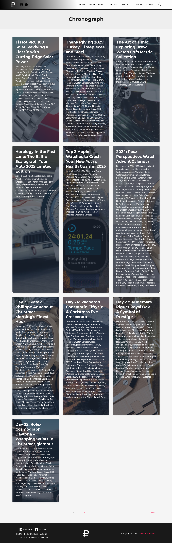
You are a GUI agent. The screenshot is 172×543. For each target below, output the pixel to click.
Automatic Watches (93, 62)
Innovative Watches (75, 85)
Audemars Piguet (124, 230)
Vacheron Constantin (131, 227)
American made (123, 76)
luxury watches (98, 123)
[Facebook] (26, 4)
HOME (82, 4)
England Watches (147, 189)
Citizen (69, 120)
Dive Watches (131, 189)
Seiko (18, 92)
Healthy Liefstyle (86, 206)
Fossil (83, 376)
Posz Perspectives (147, 533)
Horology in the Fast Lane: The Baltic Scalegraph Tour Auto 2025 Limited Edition (35, 161)
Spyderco (91, 132)
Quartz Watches (81, 97)
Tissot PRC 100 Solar (40, 107)
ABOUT (113, 4)
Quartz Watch (34, 75)
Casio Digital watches (91, 330)
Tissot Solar (37, 86)
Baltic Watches (135, 236)
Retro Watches (130, 73)
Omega (130, 209)
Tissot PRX (26, 86)
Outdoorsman (98, 94)
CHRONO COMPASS (144, 4)
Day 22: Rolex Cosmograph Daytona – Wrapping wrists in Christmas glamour (34, 434)
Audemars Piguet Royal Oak (79, 371)
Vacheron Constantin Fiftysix (30, 368)
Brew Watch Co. (86, 68)
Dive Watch (71, 206)
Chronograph (21, 69)
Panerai (140, 262)
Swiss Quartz (28, 78)
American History (74, 59)
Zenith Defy (150, 285)
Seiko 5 (87, 126)
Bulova (119, 177)
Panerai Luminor (140, 344)
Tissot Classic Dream (34, 104)
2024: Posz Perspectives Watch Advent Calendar (136, 156)
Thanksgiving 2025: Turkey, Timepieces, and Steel (86, 47)
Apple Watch (81, 177)
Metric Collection (74, 91)
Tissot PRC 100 (22, 107)
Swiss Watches (29, 101)
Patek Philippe (123, 212)
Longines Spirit (83, 123)
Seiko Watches (78, 132)
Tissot (25, 81)
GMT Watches (81, 185)
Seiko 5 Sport (98, 126)
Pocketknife (71, 126)
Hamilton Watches (125, 253)
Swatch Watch (146, 218)
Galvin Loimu (131, 195)
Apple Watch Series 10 (76, 179)
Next (154, 512)
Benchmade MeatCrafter (77, 65)
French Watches (39, 181)
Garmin (26, 72)
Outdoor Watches (83, 94)
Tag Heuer (144, 274)
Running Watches (83, 191)
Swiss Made (80, 103)
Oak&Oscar (121, 209)
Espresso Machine (83, 74)
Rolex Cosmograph (141, 268)
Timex (88, 106)
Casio (47, 86)
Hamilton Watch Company (78, 82)
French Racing (22, 196)
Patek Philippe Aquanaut (27, 393)
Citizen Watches (36, 69)
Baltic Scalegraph (37, 176)
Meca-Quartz (82, 88)
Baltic (33, 187)
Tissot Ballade (36, 81)
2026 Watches (39, 66)
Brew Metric (72, 68)
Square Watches (146, 73)
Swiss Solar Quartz (33, 98)
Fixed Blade (98, 74)
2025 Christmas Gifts (94, 56)
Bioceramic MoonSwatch (134, 239)
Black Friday (95, 65)
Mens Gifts (95, 88)
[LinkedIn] (21, 4)
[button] (105, 4)
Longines (70, 123)
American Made (90, 59)
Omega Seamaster (143, 259)
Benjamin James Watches (137, 174)
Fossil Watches (134, 192)
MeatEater (70, 88)
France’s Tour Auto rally (35, 193)
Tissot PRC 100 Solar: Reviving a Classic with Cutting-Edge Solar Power (34, 52)
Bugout (85, 117)
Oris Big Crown (147, 209)
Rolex (150, 212)
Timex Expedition (131, 224)
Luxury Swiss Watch (43, 89)
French (27, 181)
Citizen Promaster (145, 242)
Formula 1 (121, 192)
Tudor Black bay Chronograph (140, 282)
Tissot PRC (35, 83)
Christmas (99, 68)
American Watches (74, 62)
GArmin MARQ (37, 72)
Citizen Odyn (80, 120)
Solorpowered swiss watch (34, 92)
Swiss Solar (41, 78)
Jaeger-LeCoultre (143, 253)
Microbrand (88, 91)
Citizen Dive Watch (34, 381)
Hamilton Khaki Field (76, 77)
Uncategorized (28, 184)
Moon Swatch (143, 207)
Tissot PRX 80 (33, 110)
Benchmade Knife (83, 115)
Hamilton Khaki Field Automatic (137, 250)
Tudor (143, 279)
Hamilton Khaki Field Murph (89, 79)
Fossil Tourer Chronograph (129, 244)
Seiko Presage (78, 100)
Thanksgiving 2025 (75, 106)
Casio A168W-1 (129, 180)
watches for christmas (76, 112)
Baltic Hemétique (89, 374)
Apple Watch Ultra (96, 179)
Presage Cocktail (139, 212)
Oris (137, 209)
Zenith (145, 227)
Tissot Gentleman (81, 109)
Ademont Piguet (32, 329)
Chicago (128, 183)
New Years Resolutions (86, 209)
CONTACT (126, 4)
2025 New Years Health (86, 197)
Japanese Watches (24, 89)
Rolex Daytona (47, 355)
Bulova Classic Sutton (134, 177)
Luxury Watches (81, 188)
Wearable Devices (83, 214)
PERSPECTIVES (96, 4)
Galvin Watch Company (127, 247)
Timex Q (96, 106)
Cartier (148, 177)
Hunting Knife (98, 82)
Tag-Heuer (148, 221)
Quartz (69, 97)
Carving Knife (96, 117)
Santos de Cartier (124, 215)
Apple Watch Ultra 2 (75, 182)
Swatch (135, 218)
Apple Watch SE (95, 177)
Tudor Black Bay (40, 364)
